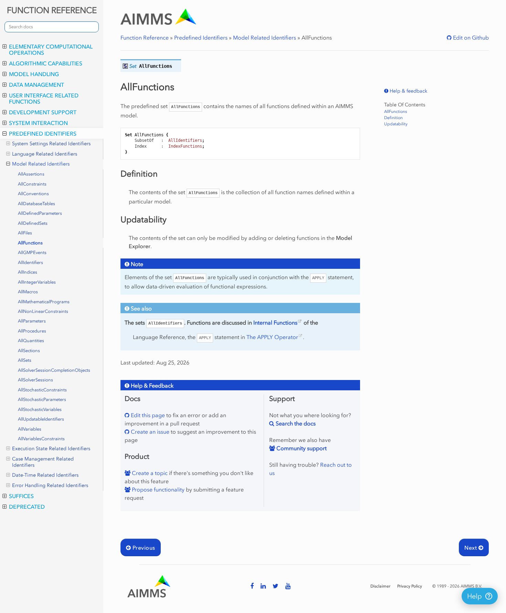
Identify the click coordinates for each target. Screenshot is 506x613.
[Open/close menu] (4, 46)
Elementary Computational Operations (51, 49)
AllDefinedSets (33, 223)
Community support (301, 448)
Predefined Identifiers (42, 133)
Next (471, 547)
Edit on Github (470, 37)
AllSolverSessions (35, 379)
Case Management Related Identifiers (43, 462)
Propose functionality (157, 489)
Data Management (36, 84)
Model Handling (34, 74)
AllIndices (27, 272)
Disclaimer (380, 586)
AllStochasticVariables (40, 409)
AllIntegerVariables (37, 282)
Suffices (21, 496)
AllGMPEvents (32, 252)
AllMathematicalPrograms (44, 301)
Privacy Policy (409, 586)
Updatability (396, 123)
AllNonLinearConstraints (43, 311)
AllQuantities (31, 340)
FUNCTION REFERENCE (52, 10)
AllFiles (25, 232)
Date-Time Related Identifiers (45, 475)
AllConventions (33, 193)
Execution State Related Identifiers (51, 449)
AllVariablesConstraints (41, 438)
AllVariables (29, 429)
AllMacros (28, 291)
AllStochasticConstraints (42, 389)
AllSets (24, 360)
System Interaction (38, 122)
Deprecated (27, 506)
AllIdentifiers (30, 262)
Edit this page (147, 415)
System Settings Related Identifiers (51, 144)
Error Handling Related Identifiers (50, 485)
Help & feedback (407, 91)
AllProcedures (32, 331)
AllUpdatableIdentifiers (41, 419)
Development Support (42, 112)
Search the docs (295, 423)
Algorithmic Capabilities (45, 63)
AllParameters (32, 321)
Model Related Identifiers (41, 164)
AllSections (29, 350)
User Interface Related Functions (43, 98)
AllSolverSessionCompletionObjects (54, 370)
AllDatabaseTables (36, 203)
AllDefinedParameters (40, 213)
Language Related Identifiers (44, 154)
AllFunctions (30, 242)
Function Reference (144, 37)
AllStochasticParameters (42, 399)
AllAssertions (31, 174)
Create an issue (149, 431)
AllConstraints (32, 184)
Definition (393, 117)
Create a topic (149, 473)
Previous (143, 547)
